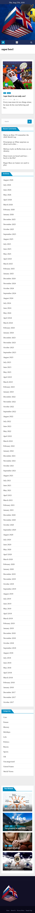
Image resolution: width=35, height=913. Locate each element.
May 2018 (7, 668)
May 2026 (7, 195)
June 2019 (7, 604)
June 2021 (7, 485)
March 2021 (8, 500)
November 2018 (9, 638)
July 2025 (7, 244)
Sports (9, 93)
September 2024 (9, 293)
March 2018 (8, 678)
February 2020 (9, 564)
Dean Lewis (8, 156)
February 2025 (9, 269)
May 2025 (7, 254)
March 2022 (8, 441)
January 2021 (8, 510)
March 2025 (8, 264)
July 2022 (7, 421)
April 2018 (7, 673)
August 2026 (8, 180)
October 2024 (8, 288)
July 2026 (7, 185)
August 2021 (8, 476)
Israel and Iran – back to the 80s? (15, 157)
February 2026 (9, 209)
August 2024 (8, 298)
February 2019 (9, 623)
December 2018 (9, 633)
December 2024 (9, 278)
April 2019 (7, 613)
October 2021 (8, 466)
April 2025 (7, 259)
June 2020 (7, 545)
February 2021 (9, 505)
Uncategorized (9, 762)
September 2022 (9, 411)
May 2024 (7, 313)
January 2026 (8, 214)
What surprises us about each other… (16, 143)
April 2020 (7, 554)
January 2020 (8, 569)
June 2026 (7, 190)
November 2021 (9, 461)
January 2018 (8, 687)
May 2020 (7, 549)
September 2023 (9, 352)
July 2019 (7, 599)
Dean (16, 99)
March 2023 (8, 382)
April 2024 (7, 318)
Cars (5, 717)
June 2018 (7, 663)
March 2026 (8, 205)
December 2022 (9, 397)
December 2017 (9, 692)
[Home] (3, 42)
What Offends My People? (15, 808)
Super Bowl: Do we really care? (14, 96)
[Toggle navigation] (17, 42)
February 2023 (9, 387)
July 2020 (7, 540)
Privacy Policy (20, 910)
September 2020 (9, 530)
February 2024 (9, 328)
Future (5, 722)
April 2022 (7, 436)
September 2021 (9, 471)
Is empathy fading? (12, 848)
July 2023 (7, 362)
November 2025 (9, 224)
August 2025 (8, 239)
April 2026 (7, 200)
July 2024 (7, 303)
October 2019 (8, 584)
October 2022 (8, 407)
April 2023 (7, 377)
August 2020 (8, 535)
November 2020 (9, 520)
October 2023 (8, 347)
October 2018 (8, 643)
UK (4, 757)
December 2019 (9, 574)
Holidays (6, 732)
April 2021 (7, 495)
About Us (13, 910)
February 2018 (9, 682)
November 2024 (9, 283)
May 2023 (7, 372)
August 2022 (8, 416)
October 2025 (8, 229)
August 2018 (8, 653)
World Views (8, 771)
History (6, 727)
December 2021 (9, 456)
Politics (6, 742)
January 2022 (8, 451)
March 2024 (8, 323)
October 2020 (8, 525)
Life (5, 93)
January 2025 (8, 274)
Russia (5, 747)
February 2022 (9, 446)
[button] (31, 42)
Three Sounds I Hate (13, 867)
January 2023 (8, 392)
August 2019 (8, 594)
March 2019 (8, 618)
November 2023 (9, 343)
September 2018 (9, 648)
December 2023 (9, 338)
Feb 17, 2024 (8, 99)
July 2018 (7, 658)
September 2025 (9, 234)
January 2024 (8, 333)
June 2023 (7, 367)
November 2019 (9, 579)
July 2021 (7, 480)
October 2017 (8, 702)
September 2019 (9, 589)
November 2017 (9, 697)
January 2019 (8, 628)
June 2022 (7, 426)
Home (7, 910)
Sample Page (29, 910)
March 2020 (8, 559)
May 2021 (7, 490)
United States (8, 766)
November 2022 (9, 402)
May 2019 (7, 609)
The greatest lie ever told (15, 828)
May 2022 (7, 431)
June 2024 (7, 308)
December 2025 (9, 219)
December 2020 (9, 515)
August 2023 (8, 357)
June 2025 (7, 249)
